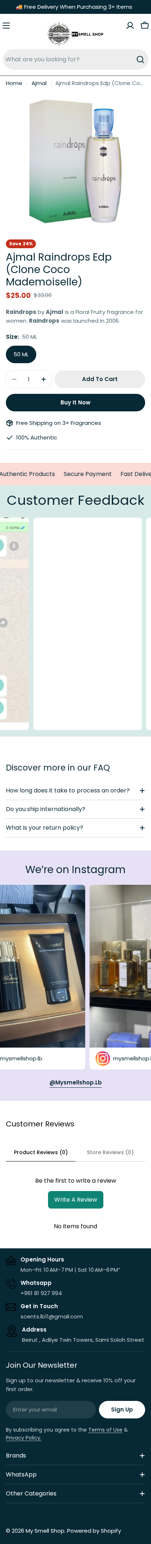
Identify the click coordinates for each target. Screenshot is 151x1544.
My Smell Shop (45, 1531)
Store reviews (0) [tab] (110, 1152)
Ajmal (39, 83)
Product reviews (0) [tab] (41, 1152)
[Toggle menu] (6, 25)
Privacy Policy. (23, 1437)
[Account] (130, 25)
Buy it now (75, 402)
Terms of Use (105, 1429)
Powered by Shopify (94, 1531)
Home (14, 83)
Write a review (75, 1199)
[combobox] (75, 59)
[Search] (140, 59)
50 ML (21, 354)
